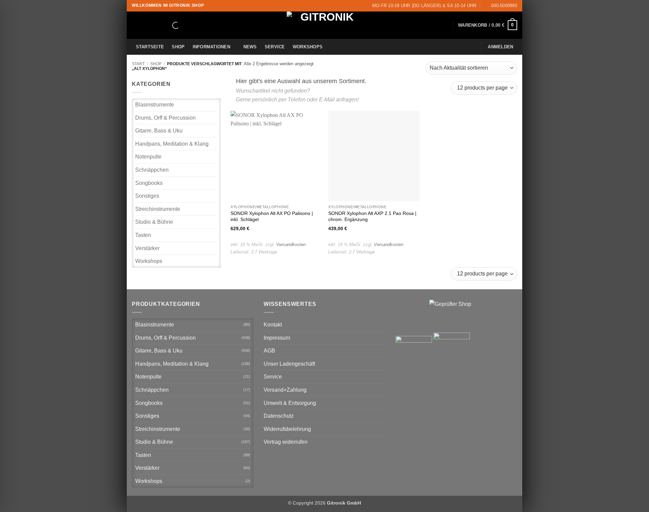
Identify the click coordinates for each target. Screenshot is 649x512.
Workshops (307, 46)
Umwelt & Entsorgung (290, 403)
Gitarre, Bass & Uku (159, 130)
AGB (269, 350)
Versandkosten (291, 244)
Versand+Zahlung (285, 390)
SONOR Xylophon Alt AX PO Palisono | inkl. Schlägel (272, 216)
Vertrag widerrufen (286, 442)
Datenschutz (279, 416)
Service (275, 46)
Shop (178, 46)
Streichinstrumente (157, 209)
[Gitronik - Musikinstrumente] (324, 25)
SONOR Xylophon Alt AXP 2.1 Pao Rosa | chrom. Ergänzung (372, 216)
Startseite (150, 46)
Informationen (211, 46)
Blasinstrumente (154, 104)
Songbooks (149, 183)
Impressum (277, 338)
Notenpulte (148, 157)
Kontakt (273, 324)
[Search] (170, 25)
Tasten (143, 235)
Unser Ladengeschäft (289, 364)
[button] (487, 25)
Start (138, 64)
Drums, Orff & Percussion (165, 118)
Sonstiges (147, 196)
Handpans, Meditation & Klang (172, 144)
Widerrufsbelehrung (287, 429)
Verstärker (147, 248)
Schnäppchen (152, 170)
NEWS (250, 46)
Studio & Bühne (154, 222)
